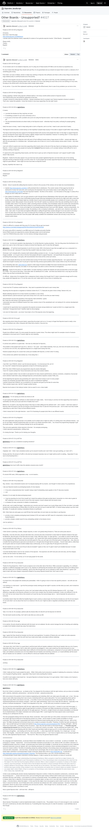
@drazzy (5, 269)
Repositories (16, 12)
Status (46, 826)
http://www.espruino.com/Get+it (19, 188)
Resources (29, 3)
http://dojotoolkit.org (56, 751)
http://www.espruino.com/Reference (13, 36)
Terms (31, 826)
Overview (6, 12)
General (37, 21)
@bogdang (6, 248)
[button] (77, 25)
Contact (62, 826)
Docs (57, 826)
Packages (47, 12)
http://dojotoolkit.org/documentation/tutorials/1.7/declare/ (19, 753)
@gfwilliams (21, 107)
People (56, 12)
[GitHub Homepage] (18, 826)
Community (52, 826)
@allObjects (20, 685)
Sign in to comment (55, 817)
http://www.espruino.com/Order (14, 191)
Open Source (40, 3)
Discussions (28, 12)
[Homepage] (4, 3)
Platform (10, 3)
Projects (38, 12)
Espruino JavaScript (13, 8)
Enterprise (51, 3)
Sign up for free (8, 817)
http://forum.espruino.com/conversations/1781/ (47, 724)
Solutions (19, 3)
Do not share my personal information (83, 826)
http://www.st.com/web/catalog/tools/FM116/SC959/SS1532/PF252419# (23, 227)
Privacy (36, 826)
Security (42, 826)
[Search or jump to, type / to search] (87, 3)
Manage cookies (69, 826)
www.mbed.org (22, 264)
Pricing (60, 3)
